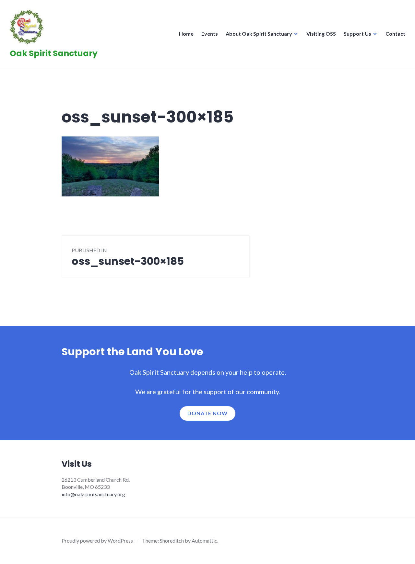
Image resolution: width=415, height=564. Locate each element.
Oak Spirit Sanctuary (54, 53)
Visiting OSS (321, 33)
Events (209, 33)
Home (186, 33)
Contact (395, 33)
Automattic (204, 540)
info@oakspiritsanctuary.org (93, 494)
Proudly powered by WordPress (97, 540)
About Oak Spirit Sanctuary (259, 33)
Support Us (357, 33)
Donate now (207, 413)
